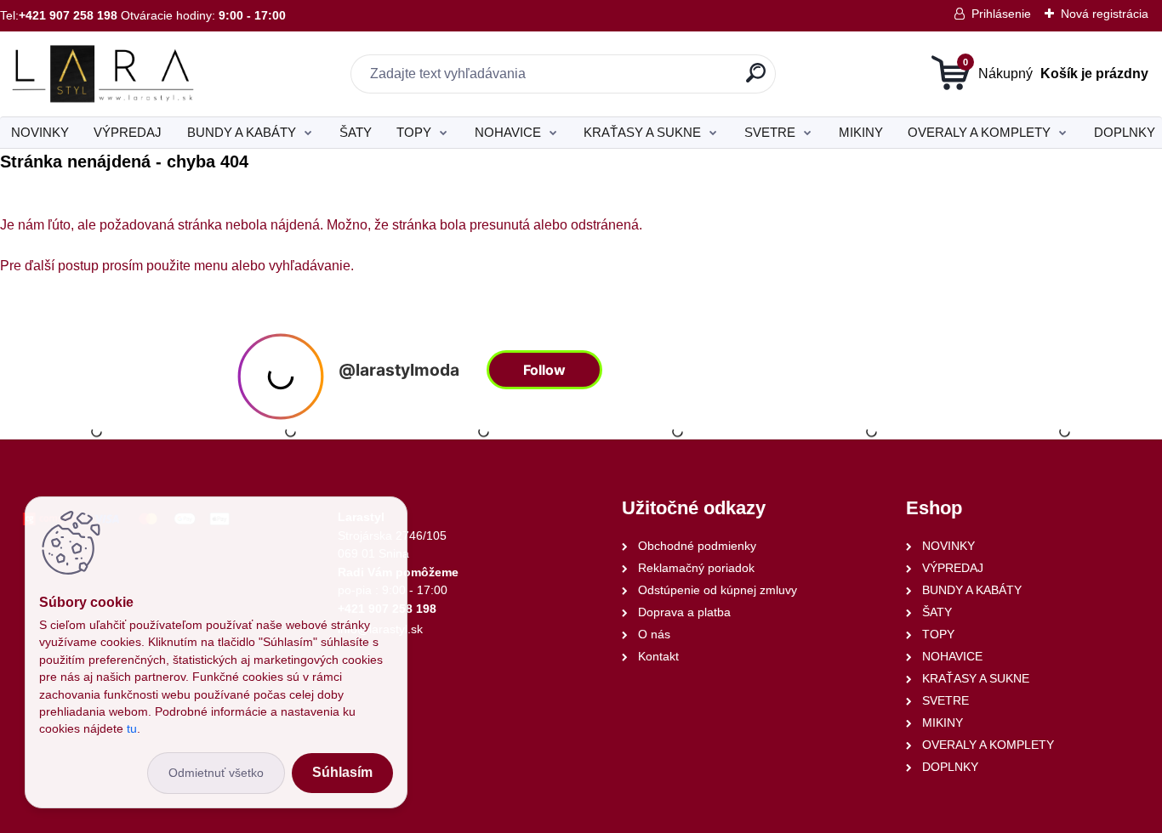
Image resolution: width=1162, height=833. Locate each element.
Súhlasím (342, 772)
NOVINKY (40, 132)
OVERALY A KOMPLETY (979, 132)
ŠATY (355, 132)
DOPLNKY (1124, 132)
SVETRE (769, 132)
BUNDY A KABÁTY (241, 132)
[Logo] (104, 73)
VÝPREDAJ (128, 132)
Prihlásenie (1001, 13)
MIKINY (861, 132)
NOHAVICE (508, 132)
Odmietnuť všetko (216, 772)
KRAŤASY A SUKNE (642, 132)
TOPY (413, 132)
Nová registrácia (1104, 13)
